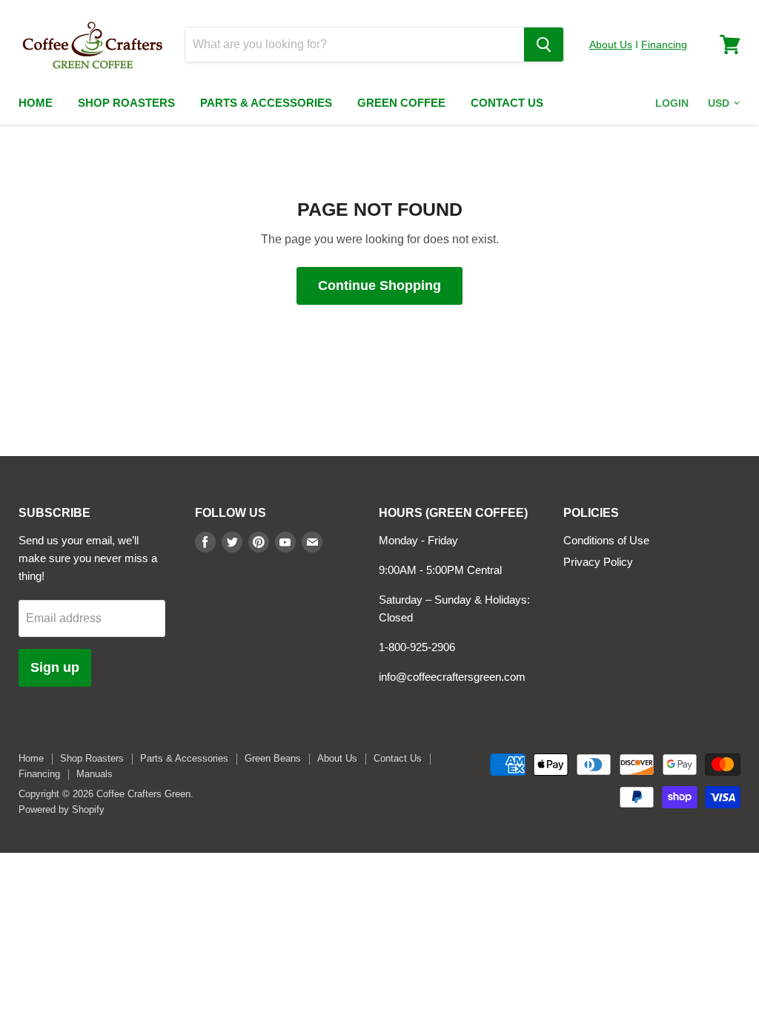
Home (36, 102)
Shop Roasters (126, 102)
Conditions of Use (606, 540)
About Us (610, 44)
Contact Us (507, 102)
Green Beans (273, 758)
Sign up (54, 667)
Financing (664, 44)
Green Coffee (401, 102)
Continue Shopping (379, 285)
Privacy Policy (598, 561)
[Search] (543, 44)
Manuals (94, 773)
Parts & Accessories (266, 102)
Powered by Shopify (62, 809)
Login (672, 103)
